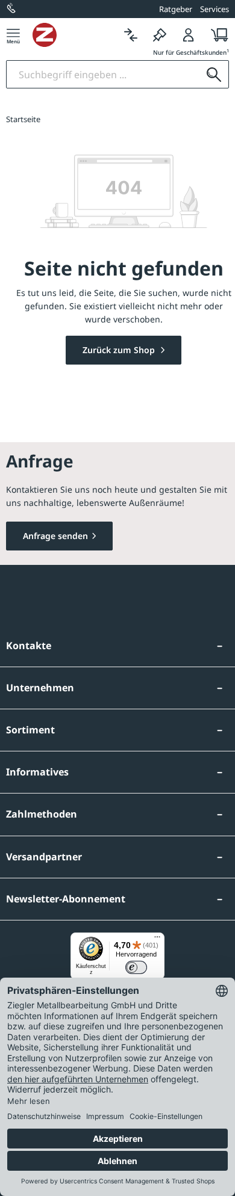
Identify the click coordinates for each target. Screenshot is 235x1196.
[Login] (188, 34)
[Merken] (159, 34)
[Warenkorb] (216, 34)
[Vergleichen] (130, 34)
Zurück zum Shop (120, 350)
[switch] (136, 967)
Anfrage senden (55, 535)
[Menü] (13, 34)
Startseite (23, 119)
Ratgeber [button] (175, 9)
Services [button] (214, 9)
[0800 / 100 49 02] (12, 9)
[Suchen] (213, 74)
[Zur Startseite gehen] (74, 35)
